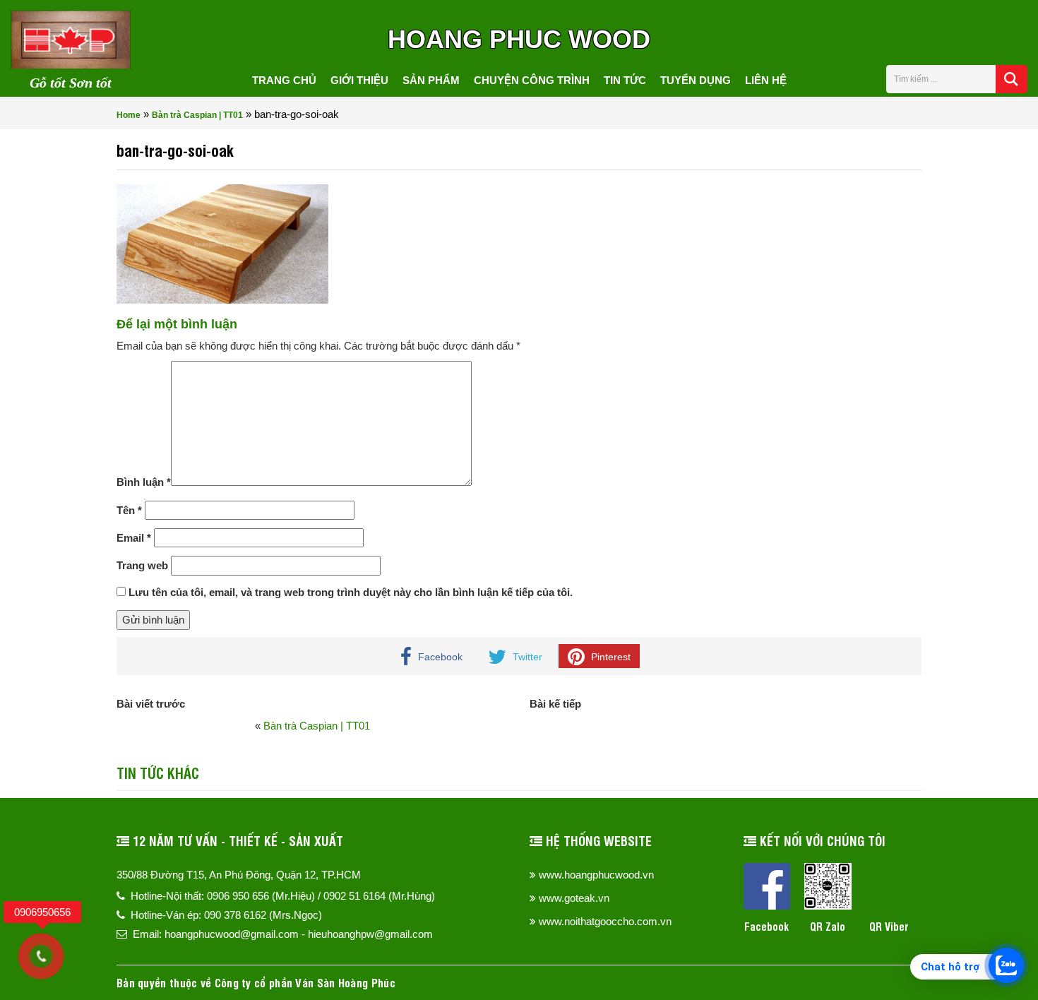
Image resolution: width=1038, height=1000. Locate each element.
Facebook (766, 926)
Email (134, 538)
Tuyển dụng (695, 80)
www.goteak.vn (574, 898)
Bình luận (144, 482)
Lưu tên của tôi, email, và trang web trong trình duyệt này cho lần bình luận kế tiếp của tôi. (351, 592)
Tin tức (625, 80)
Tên (129, 510)
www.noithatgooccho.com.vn (605, 921)
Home (129, 115)
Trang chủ (284, 80)
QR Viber (889, 926)
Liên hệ (766, 80)
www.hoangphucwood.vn (596, 875)
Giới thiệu (359, 80)
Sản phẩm (431, 80)
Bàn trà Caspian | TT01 (197, 115)
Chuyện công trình (532, 80)
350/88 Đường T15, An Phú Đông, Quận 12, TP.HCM (239, 875)
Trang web (142, 565)
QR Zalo (827, 926)
